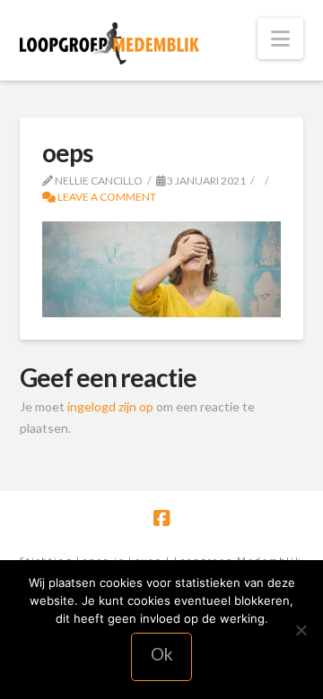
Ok (162, 653)
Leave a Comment (106, 196)
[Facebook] (161, 518)
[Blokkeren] (301, 630)
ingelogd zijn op (110, 406)
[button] (280, 38)
